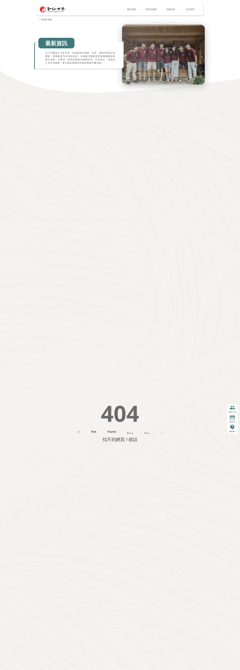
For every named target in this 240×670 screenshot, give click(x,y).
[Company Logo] (53, 9)
